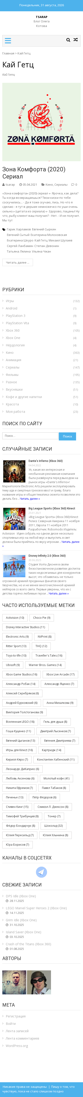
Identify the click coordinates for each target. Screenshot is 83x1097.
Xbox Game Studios (21, 674)
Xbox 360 (13, 330)
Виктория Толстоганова (24, 712)
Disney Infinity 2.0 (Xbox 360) (47, 555)
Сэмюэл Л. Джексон (53, 807)
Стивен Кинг (17, 807)
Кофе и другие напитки (24, 397)
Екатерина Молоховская (49, 234)
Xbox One (13, 338)
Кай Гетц (41, 240)
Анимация (13, 360)
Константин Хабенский (55, 759)
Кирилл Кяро (17, 759)
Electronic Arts (17, 637)
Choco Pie (41, 618)
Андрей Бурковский (21, 703)
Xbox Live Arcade (60, 674)
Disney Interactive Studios (25, 627)
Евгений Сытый (18, 234)
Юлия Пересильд (20, 835)
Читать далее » (30, 499)
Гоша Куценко (18, 731)
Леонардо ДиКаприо (22, 769)
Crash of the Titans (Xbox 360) (28, 944)
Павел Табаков (54, 788)
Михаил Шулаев (60, 240)
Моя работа (15, 411)
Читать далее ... (17, 262)
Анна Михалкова (60, 703)
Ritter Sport (16, 646)
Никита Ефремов (19, 788)
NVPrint (44, 637)
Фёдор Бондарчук (20, 826)
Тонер (54, 816)
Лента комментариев (22, 1038)
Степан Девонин (46, 245)
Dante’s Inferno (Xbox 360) (46, 461)
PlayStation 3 (15, 315)
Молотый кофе (56, 778)
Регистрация (16, 1016)
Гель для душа (55, 722)
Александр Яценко (59, 684)
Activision (15, 618)
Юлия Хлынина (55, 835)
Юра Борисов (17, 845)
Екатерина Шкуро (20, 240)
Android (11, 308)
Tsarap (41, 17)
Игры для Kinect (19, 750)
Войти (11, 1023)
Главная (8, 53)
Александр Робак (20, 684)
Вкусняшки (14, 389)
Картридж (51, 750)
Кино (49, 184)
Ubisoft (13, 665)
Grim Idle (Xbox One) (21, 920)
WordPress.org (17, 1045)
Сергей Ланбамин (20, 245)
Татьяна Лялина (19, 251)
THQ (41, 646)
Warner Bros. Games (45, 665)
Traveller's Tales (49, 655)
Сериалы (61, 184)
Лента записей (17, 1031)
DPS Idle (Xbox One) (21, 896)
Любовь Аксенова (20, 778)
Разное (11, 382)
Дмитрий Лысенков (55, 731)
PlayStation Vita (17, 323)
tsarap (10, 184)
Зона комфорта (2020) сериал (33, 173)
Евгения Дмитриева (59, 741)
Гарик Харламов (19, 229)
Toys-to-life (16, 655)
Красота (12, 404)
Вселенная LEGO (20, 722)
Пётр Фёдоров (44, 797)
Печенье (14, 797)
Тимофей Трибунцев (22, 816)
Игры (10, 301)
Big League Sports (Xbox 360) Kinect (52, 508)
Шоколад (53, 826)
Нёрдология (15, 345)
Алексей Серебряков (22, 693)
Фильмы (12, 374)
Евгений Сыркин (44, 229)
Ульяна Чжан (41, 251)
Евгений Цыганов (20, 741)
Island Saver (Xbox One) (23, 932)
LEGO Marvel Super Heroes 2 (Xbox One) (36, 908)
